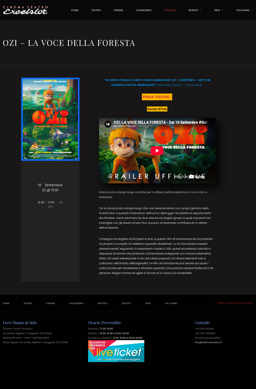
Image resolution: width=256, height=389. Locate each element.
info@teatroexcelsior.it (208, 342)
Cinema (118, 10)
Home (75, 10)
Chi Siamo (243, 10)
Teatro (96, 10)
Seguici (193, 10)
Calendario (144, 10)
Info (217, 10)
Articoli (170, 10)
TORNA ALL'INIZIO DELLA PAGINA (234, 302)
